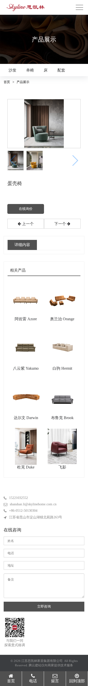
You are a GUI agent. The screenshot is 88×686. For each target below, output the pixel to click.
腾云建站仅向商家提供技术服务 (51, 665)
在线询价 (26, 209)
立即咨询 (44, 606)
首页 (7, 82)
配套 (61, 70)
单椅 (30, 70)
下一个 (60, 224)
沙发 (12, 70)
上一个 (27, 224)
